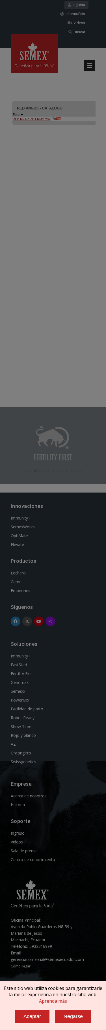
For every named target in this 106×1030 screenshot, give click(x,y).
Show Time (21, 726)
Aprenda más (53, 1001)
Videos (78, 23)
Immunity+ (21, 518)
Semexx (18, 691)
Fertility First (22, 673)
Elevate (17, 544)
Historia (18, 804)
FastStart (19, 664)
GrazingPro (21, 753)
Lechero (18, 573)
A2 (13, 744)
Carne (16, 581)
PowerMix (20, 700)
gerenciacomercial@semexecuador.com (47, 959)
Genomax (20, 682)
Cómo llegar (21, 966)
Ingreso (78, 5)
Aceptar (32, 1016)
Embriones (20, 590)
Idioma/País (74, 14)
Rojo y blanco (23, 735)
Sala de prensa (24, 850)
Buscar (78, 32)
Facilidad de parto (27, 709)
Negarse (73, 1016)
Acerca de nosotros (29, 796)
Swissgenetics (23, 761)
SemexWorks (23, 527)
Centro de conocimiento (33, 859)
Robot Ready (22, 717)
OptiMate (19, 535)
